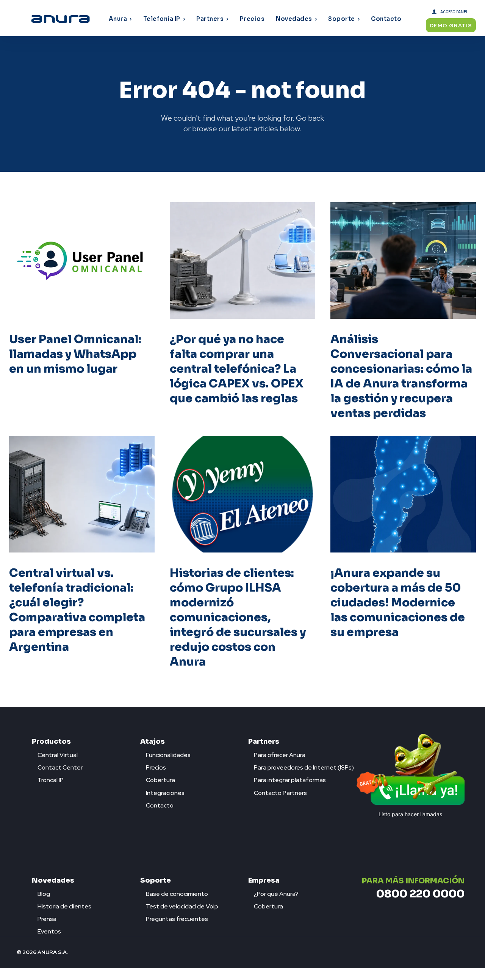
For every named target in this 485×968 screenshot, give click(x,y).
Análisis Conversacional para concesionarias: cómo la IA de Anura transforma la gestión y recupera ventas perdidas (401, 376)
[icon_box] (55, 753)
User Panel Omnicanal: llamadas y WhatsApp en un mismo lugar (75, 354)
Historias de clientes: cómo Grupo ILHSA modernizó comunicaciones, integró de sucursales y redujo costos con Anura (238, 617)
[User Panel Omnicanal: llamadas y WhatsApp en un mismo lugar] (82, 260)
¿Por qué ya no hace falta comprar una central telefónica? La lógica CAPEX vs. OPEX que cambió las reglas (237, 369)
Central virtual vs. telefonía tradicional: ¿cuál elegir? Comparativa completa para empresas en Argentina (77, 610)
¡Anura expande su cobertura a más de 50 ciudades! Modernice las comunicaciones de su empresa (397, 602)
